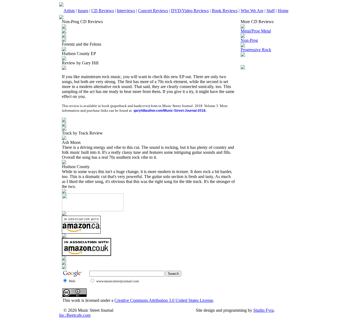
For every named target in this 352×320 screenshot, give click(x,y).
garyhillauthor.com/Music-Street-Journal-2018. (170, 111)
